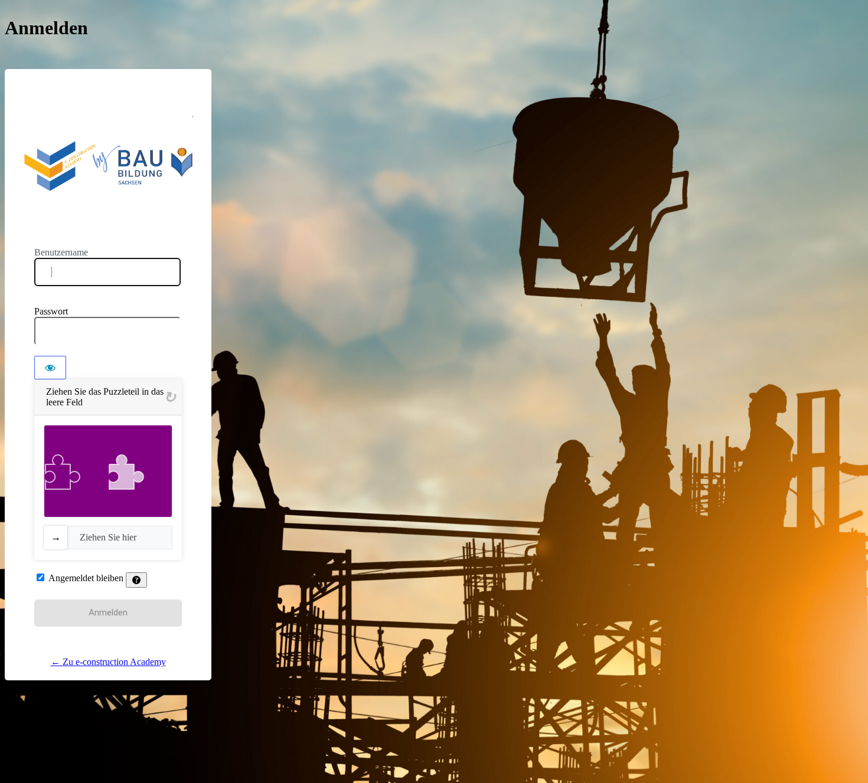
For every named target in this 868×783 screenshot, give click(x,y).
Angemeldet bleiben (85, 578)
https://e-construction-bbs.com (108, 166)
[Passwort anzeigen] (50, 367)
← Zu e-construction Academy (108, 662)
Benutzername (61, 252)
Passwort (51, 311)
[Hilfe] (136, 580)
